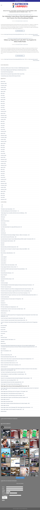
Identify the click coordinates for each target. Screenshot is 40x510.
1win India (2, 218)
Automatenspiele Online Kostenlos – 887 (8, 240)
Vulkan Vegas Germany (5, 405)
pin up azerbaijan (4, 325)
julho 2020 (3, 145)
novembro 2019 (4, 161)
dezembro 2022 (4, 115)
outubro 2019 (3, 163)
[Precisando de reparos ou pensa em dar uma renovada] (5, 434)
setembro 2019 (3, 165)
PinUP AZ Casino (4, 337)
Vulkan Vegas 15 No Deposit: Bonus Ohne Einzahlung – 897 (11, 384)
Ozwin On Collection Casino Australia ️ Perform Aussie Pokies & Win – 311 (14, 320)
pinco (2, 335)
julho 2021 (3, 121)
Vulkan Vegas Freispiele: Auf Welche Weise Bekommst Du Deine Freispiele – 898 (15, 403)
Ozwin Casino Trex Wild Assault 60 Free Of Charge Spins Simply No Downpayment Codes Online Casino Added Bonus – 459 (19, 315)
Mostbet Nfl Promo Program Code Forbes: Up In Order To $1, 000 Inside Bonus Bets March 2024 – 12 (19, 294)
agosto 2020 (3, 143)
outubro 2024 (3, 87)
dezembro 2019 (4, 159)
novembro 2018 (4, 185)
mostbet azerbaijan (4, 282)
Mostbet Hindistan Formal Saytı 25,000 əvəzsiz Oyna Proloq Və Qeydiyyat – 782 (15, 292)
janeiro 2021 (3, 133)
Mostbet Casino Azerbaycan (6, 286)
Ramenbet (2, 341)
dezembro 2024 (4, 83)
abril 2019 (2, 175)
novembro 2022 (4, 117)
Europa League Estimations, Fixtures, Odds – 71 (9, 266)
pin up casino (3, 329)
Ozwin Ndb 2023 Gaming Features (7, 71)
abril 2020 (2, 151)
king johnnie (3, 276)
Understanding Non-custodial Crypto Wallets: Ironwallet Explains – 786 (13, 374)
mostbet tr (3, 300)
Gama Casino (3, 270)
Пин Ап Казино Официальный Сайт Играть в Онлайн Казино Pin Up (13, 69)
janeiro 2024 (3, 99)
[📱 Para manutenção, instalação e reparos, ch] (24, 434)
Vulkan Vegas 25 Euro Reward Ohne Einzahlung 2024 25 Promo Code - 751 (20, 14)
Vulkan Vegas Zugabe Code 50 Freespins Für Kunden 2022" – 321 (12, 409)
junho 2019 (3, 171)
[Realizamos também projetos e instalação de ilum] (34, 462)
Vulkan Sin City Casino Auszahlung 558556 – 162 (9, 380)
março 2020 (3, 153)
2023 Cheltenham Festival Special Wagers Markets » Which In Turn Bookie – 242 (15, 234)
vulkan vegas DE (35, 34)
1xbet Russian (3, 232)
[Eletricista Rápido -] (20, 5)
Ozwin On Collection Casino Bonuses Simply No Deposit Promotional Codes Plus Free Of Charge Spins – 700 (19, 323)
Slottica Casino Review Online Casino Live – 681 (9, 362)
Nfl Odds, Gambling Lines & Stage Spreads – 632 (9, 306)
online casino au (3, 312)
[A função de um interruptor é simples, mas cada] (24, 443)
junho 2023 (3, 103)
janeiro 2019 (3, 181)
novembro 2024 (4, 85)
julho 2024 (3, 93)
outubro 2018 (3, 187)
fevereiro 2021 (3, 131)
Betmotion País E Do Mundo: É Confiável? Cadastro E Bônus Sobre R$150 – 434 (15, 248)
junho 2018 (3, 195)
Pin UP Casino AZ (4, 331)
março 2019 (3, 177)
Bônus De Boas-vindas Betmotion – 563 (8, 252)
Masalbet (2, 280)
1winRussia (3, 228)
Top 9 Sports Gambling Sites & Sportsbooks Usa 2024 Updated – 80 (13, 372)
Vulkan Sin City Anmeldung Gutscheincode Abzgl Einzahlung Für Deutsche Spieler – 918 (16, 378)
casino (2, 254)
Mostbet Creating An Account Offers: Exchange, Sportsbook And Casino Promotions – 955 (17, 288)
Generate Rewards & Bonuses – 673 (7, 272)
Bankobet (2, 242)
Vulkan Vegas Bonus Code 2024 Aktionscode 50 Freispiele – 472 (12, 393)
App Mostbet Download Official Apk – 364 (8, 236)
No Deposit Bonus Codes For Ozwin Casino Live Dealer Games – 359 (13, 308)
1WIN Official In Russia (5, 220)
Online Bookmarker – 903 (5, 310)
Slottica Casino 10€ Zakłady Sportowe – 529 (9, 360)
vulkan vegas (31, 34)
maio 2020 (3, 149)
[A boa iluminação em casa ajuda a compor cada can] (34, 471)
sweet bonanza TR (4, 366)
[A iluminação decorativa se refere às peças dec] (15, 443)
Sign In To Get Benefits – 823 (6, 350)
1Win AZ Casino (4, 214)
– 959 (2, 206)
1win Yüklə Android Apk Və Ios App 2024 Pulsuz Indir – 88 (11, 226)
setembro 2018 (3, 189)
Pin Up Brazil (3, 327)
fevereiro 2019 (3, 179)
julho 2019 (3, 169)
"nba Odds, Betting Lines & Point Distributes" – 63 (10, 210)
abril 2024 (2, 95)
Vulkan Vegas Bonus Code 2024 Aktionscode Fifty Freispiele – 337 (12, 395)
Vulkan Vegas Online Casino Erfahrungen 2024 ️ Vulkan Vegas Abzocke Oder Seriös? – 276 (17, 407)
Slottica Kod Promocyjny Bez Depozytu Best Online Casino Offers (12, 73)
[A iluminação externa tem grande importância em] (5, 471)
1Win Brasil (3, 216)
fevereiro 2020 (3, 155)
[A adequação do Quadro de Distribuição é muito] (24, 462)
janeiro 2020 (3, 157)
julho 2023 (3, 101)
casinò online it (3, 262)
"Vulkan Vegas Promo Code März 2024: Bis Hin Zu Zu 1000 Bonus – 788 (14, 212)
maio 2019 (3, 173)
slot (1, 352)
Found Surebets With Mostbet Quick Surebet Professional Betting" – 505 (14, 268)
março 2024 (3, 97)
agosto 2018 (3, 191)
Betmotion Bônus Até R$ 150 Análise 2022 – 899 (9, 246)
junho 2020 (3, 147)
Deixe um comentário (36, 35)
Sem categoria (3, 348)
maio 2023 (3, 105)
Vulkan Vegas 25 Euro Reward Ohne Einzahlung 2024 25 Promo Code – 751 (15, 386)
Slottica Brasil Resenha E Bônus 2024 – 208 (8, 356)
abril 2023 (2, 107)
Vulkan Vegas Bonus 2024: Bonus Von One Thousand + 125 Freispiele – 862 (14, 391)
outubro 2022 (3, 119)
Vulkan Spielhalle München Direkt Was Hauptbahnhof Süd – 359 (12, 382)
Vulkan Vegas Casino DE (5, 399)
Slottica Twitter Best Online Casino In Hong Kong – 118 (11, 364)
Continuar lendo (20, 30)
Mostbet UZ (3, 302)
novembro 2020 (4, 137)
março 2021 (3, 129)
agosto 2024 (3, 91)
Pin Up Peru (3, 333)
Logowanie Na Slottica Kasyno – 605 (7, 278)
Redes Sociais (3, 343)
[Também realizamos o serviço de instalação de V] (15, 452)
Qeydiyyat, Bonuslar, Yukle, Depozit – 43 (8, 339)
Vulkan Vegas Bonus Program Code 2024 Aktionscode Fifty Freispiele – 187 (14, 397)
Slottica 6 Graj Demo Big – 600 (6, 354)
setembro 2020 (3, 141)
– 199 (2, 204)
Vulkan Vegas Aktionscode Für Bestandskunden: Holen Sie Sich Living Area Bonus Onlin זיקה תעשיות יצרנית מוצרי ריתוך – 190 (20, 389)
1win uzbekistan (4, 224)
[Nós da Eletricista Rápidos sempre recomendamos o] (15, 434)
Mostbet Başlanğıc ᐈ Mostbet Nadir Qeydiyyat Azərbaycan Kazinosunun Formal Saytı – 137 (17, 284)
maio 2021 (3, 125)
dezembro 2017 (4, 199)
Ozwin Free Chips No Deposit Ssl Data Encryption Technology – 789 (13, 318)
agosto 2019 (3, 167)
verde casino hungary (4, 376)
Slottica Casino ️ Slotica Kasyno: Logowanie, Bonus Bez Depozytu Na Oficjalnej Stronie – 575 (17, 358)
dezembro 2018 (4, 183)
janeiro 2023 (3, 113)
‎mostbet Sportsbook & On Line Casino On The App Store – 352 (12, 298)
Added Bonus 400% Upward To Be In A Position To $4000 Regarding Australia (15, 67)
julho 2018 (3, 193)
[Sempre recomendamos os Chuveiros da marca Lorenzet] (15, 462)
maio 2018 (3, 197)
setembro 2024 (3, 89)
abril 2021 (2, 127)
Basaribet (2, 244)
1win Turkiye (3, 222)
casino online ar (3, 260)
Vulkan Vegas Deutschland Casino (7, 401)
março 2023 (3, 109)
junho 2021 (3, 123)
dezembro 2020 (4, 135)
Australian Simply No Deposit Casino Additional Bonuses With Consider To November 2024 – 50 (18, 238)
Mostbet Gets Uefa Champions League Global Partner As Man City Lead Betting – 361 (16, 290)
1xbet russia (3, 230)
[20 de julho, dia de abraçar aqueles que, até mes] (5, 452)
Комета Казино (3, 411)
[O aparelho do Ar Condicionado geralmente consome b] (34, 452)
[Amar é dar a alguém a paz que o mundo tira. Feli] (24, 471)
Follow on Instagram (21, 477)
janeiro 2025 (3, 81)
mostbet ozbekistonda (5, 296)
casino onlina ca (3, 258)
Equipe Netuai (25, 44)
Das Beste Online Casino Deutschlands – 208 (9, 264)
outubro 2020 (3, 139)
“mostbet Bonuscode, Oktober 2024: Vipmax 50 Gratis (10, 75)
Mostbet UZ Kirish (4, 304)
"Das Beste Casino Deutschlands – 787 (8, 208)
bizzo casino (3, 250)
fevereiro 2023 (3, 111)
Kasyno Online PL (4, 274)
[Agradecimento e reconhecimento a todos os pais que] (5, 443)
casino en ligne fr (4, 256)
